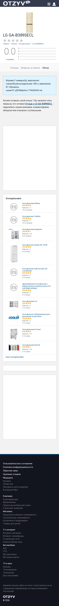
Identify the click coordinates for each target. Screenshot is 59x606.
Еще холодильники (14, 357)
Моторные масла (11, 557)
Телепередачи (9, 570)
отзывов (10, 59)
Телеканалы (8, 573)
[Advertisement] (29, 158)
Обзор (45, 68)
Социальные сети (11, 539)
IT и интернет (9, 530)
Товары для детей (11, 523)
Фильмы (7, 567)
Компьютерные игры (12, 542)
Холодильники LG (29, 301)
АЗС (5, 548)
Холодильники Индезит (32, 229)
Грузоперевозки (10, 499)
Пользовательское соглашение (17, 463)
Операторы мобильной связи (16, 505)
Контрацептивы (10, 490)
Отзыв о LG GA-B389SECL (38, 104)
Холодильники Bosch (31, 345)
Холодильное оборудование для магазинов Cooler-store (36, 315)
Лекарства (8, 484)
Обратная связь (10, 471)
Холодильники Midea (31, 203)
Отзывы (14, 68)
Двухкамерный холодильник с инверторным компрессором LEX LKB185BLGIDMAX (36, 286)
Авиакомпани (9, 502)
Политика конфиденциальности (18, 467)
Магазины (7, 511)
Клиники (7, 481)
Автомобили (9, 545)
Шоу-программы (10, 575)
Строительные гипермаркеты (16, 518)
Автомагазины (10, 554)
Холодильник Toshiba (31, 216)
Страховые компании (13, 508)
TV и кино (7, 563)
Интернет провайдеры (13, 536)
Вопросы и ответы (30, 68)
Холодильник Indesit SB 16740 (34, 245)
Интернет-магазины (12, 533)
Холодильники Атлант (31, 329)
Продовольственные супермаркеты (19, 515)
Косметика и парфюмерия (15, 520)
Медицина (8, 478)
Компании (7, 496)
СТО (5, 551)
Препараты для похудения (15, 487)
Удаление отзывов (12, 474)
